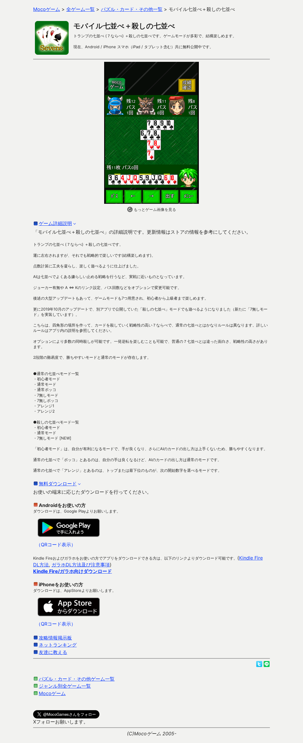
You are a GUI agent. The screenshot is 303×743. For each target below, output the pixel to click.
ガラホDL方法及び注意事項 (80, 565)
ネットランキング (58, 645)
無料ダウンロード (58, 484)
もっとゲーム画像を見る (154, 209)
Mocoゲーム (52, 693)
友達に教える (53, 652)
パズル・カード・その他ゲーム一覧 (77, 679)
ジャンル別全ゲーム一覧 (65, 686)
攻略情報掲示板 (55, 638)
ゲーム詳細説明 (55, 223)
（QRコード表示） (56, 544)
